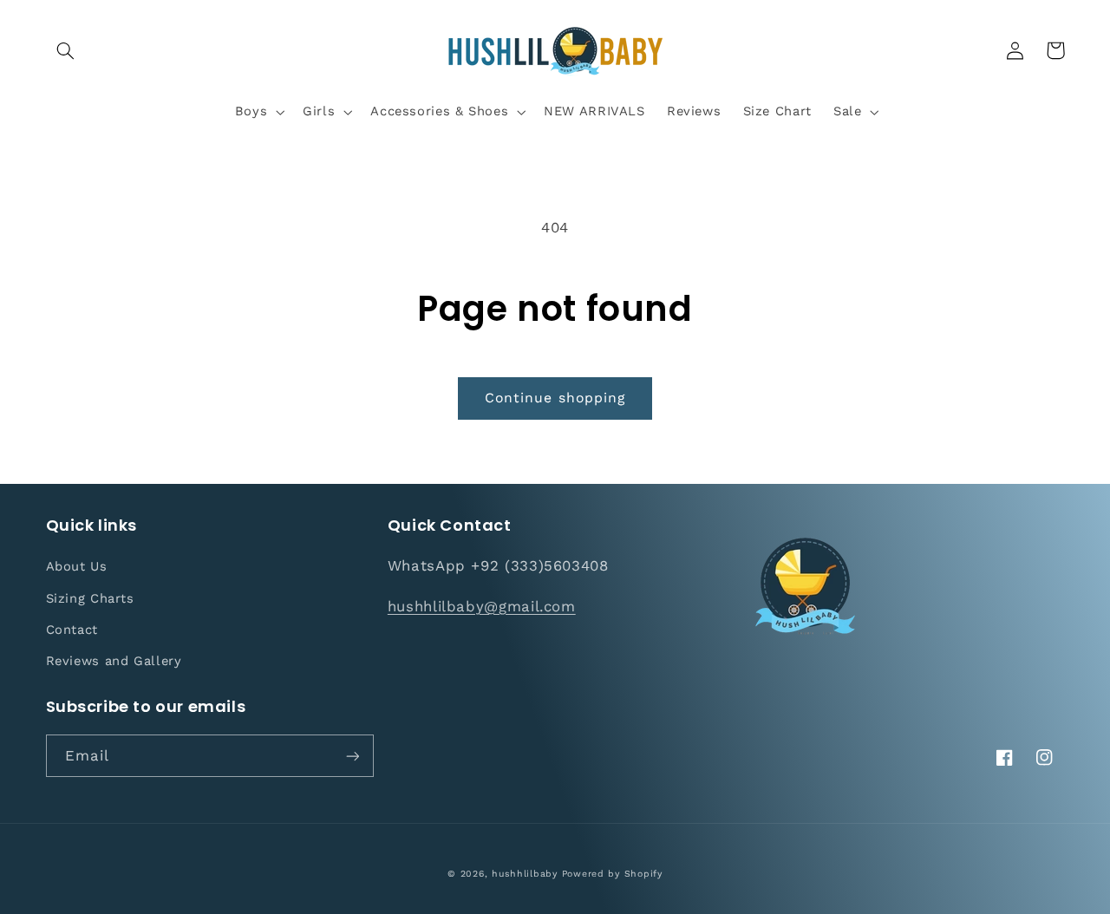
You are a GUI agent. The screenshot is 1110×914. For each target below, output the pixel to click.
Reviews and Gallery (114, 661)
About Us (77, 566)
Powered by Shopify (612, 873)
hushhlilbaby (525, 873)
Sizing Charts (90, 598)
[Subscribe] (352, 755)
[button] (66, 50)
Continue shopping (555, 397)
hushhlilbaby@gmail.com (482, 606)
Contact (72, 629)
